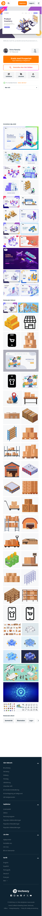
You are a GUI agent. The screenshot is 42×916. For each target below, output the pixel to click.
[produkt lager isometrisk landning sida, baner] (20, 137)
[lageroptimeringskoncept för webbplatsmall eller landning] (12, 285)
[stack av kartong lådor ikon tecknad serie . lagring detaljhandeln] (11, 445)
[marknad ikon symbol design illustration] (11, 409)
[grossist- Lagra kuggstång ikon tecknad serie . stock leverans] (11, 754)
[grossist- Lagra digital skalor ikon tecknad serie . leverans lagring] (11, 844)
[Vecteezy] (3, 3)
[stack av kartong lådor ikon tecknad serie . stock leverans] (11, 862)
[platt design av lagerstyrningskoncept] (10, 172)
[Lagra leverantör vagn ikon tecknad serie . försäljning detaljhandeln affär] (11, 790)
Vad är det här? (22, 83)
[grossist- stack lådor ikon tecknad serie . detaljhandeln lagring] (11, 628)
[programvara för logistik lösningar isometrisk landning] (12, 272)
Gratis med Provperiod (21, 59)
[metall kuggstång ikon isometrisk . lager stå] (11, 880)
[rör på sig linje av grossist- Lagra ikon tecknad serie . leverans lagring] (11, 537)
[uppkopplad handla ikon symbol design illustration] (11, 427)
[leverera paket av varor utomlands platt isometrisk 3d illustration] (12, 521)
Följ (35, 52)
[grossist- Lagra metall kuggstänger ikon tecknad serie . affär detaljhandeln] (11, 610)
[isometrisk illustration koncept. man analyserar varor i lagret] (12, 204)
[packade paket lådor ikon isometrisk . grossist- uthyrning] (11, 391)
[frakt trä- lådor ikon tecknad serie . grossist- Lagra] (11, 736)
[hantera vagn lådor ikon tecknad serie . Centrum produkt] (11, 718)
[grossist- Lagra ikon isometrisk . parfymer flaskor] (11, 826)
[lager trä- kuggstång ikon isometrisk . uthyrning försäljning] (11, 574)
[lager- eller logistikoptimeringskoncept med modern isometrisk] (13, 156)
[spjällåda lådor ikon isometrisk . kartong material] (11, 556)
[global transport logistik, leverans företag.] (20, 302)
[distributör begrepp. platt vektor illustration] (11, 503)
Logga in (31, 3)
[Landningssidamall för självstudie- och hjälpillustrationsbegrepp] (11, 333)
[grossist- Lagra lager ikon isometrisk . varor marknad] (11, 682)
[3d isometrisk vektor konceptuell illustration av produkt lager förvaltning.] (13, 376)
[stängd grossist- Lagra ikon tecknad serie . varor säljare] (28, 538)
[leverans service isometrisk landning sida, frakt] (12, 245)
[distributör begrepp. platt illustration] (20, 465)
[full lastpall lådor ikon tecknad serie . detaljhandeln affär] (11, 700)
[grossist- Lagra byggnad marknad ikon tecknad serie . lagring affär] (11, 808)
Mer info (7, 86)
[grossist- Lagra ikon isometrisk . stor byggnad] (11, 664)
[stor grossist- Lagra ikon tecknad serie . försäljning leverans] (11, 772)
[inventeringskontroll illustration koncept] (29, 188)
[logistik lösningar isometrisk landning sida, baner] (12, 347)
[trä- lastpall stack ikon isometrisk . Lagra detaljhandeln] (11, 898)
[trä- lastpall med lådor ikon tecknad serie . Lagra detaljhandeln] (11, 592)
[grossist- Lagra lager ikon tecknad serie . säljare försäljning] (11, 646)
